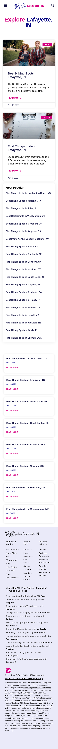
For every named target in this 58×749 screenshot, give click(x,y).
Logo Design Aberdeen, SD (32, 706)
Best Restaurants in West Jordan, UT (25, 216)
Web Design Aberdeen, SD (26, 698)
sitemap (21, 708)
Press (25, 553)
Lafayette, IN (35, 5)
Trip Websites (12, 578)
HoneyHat (10, 609)
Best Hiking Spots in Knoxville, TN (25, 380)
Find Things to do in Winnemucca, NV (27, 509)
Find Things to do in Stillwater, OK (24, 338)
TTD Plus (10, 570)
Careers (26, 566)
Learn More (12, 368)
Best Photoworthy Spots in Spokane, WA (27, 239)
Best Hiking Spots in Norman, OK (25, 466)
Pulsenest (45, 612)
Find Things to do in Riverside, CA (25, 487)
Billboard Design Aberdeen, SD (34, 703)
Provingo (10, 649)
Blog (8, 563)
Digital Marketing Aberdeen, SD (28, 690)
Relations (27, 573)
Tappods (10, 602)
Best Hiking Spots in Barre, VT (22, 246)
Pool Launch (12, 639)
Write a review (12, 549)
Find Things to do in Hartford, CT (23, 269)
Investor (27, 569)
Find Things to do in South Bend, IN (25, 277)
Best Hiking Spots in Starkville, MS (24, 254)
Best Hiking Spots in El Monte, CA (24, 292)
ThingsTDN (39, 632)
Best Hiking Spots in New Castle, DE (26, 401)
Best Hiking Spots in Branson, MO (25, 444)
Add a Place (11, 553)
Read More (14, 98)
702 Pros (41, 596)
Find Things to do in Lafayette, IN (22, 148)
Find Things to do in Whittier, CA (23, 307)
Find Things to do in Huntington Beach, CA (29, 193)
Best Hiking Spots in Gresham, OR (24, 224)
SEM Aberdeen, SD (15, 693)
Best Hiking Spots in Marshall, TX (23, 201)
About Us (27, 549)
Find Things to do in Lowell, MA (22, 315)
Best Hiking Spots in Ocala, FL (22, 330)
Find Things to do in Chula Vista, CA (26, 358)
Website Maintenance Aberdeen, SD (30, 700)
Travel (8, 574)
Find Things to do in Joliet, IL (21, 208)
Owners (42, 549)
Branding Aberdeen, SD (25, 695)
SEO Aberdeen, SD (30, 693)
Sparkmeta (11, 625)
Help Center (11, 567)
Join (8, 556)
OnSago (10, 619)
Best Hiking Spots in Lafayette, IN (22, 75)
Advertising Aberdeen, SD (33, 688)
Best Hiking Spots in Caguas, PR (23, 284)
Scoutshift (11, 662)
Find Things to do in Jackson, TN (23, 323)
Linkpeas (47, 642)
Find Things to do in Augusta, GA (23, 231)
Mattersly (41, 629)
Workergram (12, 655)
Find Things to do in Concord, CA (24, 262)
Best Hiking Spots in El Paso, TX (23, 300)
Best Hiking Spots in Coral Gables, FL (27, 423)
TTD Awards (11, 560)
